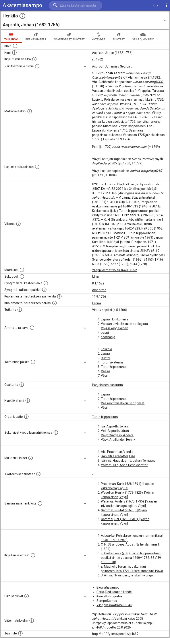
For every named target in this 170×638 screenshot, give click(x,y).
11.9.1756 (99, 296)
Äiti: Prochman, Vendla (117, 452)
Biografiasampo (108, 587)
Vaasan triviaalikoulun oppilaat (123, 403)
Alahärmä (99, 290)
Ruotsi (105, 358)
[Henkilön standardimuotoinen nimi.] (14, 52)
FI (154, 5)
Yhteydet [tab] (98, 39)
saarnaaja (108, 337)
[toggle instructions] (22, 15)
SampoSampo (107, 600)
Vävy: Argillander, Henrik (118, 439)
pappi (105, 332)
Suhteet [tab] (119, 39)
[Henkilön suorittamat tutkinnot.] (19, 309)
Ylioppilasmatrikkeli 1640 (114, 605)
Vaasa (105, 371)
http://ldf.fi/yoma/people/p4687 (115, 634)
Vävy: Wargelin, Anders (117, 435)
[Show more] (85, 66)
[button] (85, 20)
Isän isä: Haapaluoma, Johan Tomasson (129, 460)
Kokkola (106, 349)
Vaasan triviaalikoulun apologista (124, 324)
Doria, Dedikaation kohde (114, 592)
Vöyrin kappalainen (114, 328)
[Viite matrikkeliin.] (31, 620)
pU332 (159, 82)
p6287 (157, 171)
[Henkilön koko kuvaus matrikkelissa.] (29, 111)
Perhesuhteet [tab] (35, 39)
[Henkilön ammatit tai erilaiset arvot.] (32, 327)
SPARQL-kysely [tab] (143, 39)
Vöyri (104, 375)
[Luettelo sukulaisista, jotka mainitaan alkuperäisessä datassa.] (37, 166)
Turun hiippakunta (114, 367)
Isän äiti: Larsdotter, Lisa (118, 456)
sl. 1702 (97, 59)
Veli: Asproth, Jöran (115, 431)
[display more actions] (166, 5)
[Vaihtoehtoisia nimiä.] (37, 66)
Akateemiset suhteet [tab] (69, 39)
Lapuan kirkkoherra (114, 319)
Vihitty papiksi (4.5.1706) (109, 310)
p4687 (119, 77)
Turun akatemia (112, 362)
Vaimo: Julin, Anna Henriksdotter (124, 465)
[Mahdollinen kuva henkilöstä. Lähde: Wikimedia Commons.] (15, 45)
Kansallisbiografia (109, 596)
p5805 (112, 163)
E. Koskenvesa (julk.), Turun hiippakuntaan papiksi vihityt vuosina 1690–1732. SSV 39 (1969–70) (131, 557)
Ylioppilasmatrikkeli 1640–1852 (114, 270)
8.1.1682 (98, 283)
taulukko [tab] (11, 39)
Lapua (96, 303)
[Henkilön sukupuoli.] (21, 276)
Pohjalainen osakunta (107, 385)
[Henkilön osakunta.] (21, 384)
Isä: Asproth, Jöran (114, 426)
